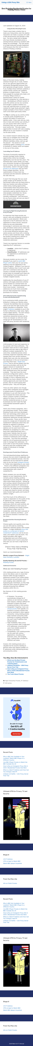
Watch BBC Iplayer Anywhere (12, 863)
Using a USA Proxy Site (11, 2)
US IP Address (8, 859)
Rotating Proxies (8, 562)
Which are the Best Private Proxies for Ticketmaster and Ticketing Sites (17, 661)
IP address (10, 309)
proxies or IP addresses (10, 168)
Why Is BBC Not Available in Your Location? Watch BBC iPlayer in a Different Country (13, 758)
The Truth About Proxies (15, 674)
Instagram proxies (23, 462)
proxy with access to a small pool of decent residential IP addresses (15, 531)
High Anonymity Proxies (12, 680)
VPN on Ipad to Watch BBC (12, 861)
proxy (23, 144)
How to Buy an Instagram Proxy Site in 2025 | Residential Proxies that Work (18, 670)
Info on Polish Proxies (10, 883)
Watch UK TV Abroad (18, 1043)
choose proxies (12, 609)
